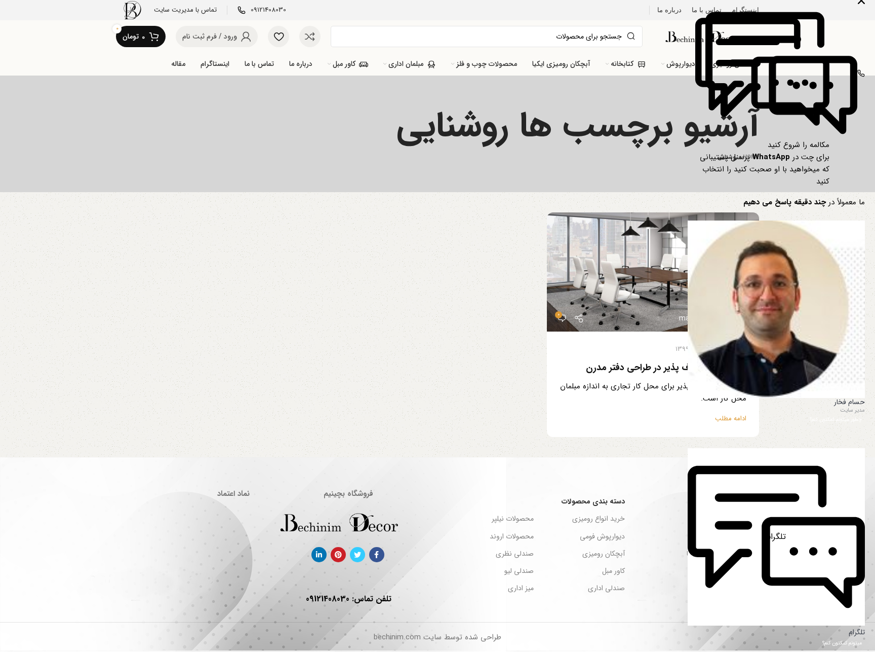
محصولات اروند (511, 536)
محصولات (702, 588)
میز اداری (520, 588)
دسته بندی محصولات (593, 501)
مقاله (709, 570)
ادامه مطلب (730, 418)
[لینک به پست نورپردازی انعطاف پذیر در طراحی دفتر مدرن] (653, 272)
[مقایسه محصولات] (310, 36)
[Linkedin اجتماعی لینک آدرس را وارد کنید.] (319, 554)
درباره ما (704, 536)
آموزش (736, 349)
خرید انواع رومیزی (598, 518)
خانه (709, 518)
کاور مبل (613, 570)
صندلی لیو (518, 570)
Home (751, 157)
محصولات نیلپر (512, 518)
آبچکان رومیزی (603, 553)
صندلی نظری (514, 553)
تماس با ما (701, 553)
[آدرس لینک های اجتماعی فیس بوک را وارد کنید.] (376, 554)
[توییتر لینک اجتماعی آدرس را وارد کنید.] (357, 554)
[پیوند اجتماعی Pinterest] (338, 554)
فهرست (705, 501)
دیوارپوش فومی (602, 536)
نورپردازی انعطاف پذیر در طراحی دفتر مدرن (666, 367)
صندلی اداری (606, 588)
